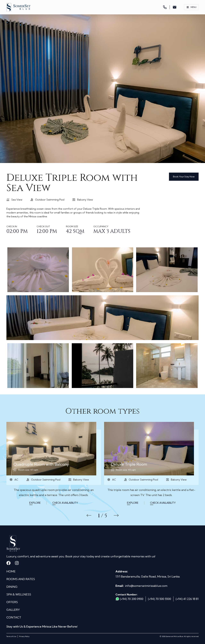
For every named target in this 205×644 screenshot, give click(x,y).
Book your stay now (184, 176)
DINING (11, 587)
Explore (35, 502)
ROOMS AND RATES (20, 579)
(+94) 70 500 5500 (159, 599)
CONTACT (13, 617)
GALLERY (13, 610)
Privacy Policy (24, 636)
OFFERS (12, 602)
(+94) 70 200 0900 (131, 599)
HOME (11, 571)
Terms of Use (11, 636)
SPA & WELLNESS (18, 594)
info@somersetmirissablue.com (146, 586)
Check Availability (65, 502)
